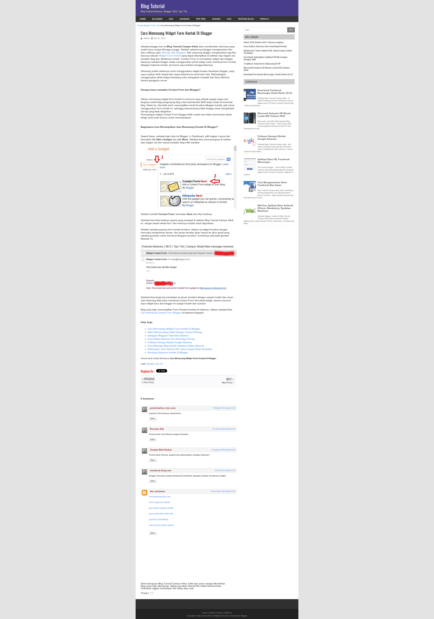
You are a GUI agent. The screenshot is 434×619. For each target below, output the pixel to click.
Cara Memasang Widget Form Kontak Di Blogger (173, 328)
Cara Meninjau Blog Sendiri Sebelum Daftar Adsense (175, 345)
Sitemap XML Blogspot (173, 52)
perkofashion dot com (162, 408)
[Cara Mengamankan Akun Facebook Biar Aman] (250, 192)
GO (290, 30)
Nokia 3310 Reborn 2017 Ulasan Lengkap (263, 42)
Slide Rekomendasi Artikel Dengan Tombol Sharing (174, 332)
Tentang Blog (246, 19)
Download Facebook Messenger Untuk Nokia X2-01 (268, 74)
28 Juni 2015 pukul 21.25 (225, 470)
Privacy (264, 19)
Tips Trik (201, 19)
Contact (212, 613)
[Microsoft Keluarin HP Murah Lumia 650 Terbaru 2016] (250, 123)
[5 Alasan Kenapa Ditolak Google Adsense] (250, 146)
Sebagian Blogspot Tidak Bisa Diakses (168, 335)
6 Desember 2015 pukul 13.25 (223, 491)
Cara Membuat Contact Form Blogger (161, 312)
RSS (229, 19)
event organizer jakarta (159, 502)
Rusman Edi (157, 428)
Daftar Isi (228, 613)
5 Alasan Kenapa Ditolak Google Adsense (169, 342)
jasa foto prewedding (158, 519)
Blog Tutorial (153, 6)
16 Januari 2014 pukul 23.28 (223, 429)
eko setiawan (157, 491)
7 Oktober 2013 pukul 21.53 (224, 408)
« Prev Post (148, 382)
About (204, 613)
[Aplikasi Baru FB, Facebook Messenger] (250, 169)
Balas (152, 418)
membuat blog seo (160, 470)
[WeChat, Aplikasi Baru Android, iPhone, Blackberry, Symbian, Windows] (250, 215)
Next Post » (228, 382)
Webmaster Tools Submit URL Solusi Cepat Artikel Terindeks (179, 349)
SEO (171, 19)
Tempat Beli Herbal (161, 449)
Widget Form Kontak (170, 55)
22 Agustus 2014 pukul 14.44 (223, 450)
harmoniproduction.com (160, 497)
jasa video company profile (161, 508)
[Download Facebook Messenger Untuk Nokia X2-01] (250, 100)
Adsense (185, 19)
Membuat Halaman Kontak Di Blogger (167, 352)
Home (143, 19)
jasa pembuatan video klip (161, 513)
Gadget (216, 19)
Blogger (157, 19)
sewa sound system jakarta (161, 525)
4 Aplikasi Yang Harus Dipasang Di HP (262, 64)
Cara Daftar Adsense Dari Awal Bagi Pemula (171, 339)
